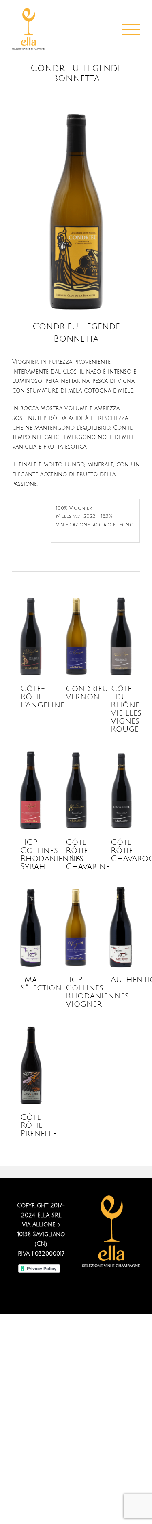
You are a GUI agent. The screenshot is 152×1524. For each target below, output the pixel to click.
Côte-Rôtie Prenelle (38, 1125)
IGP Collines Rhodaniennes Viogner (97, 992)
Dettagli (31, 637)
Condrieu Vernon (87, 692)
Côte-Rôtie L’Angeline (42, 696)
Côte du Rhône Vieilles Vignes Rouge (126, 709)
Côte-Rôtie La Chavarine (88, 854)
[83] (76, 113)
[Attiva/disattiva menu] (131, 29)
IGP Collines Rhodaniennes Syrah (51, 854)
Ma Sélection (41, 983)
